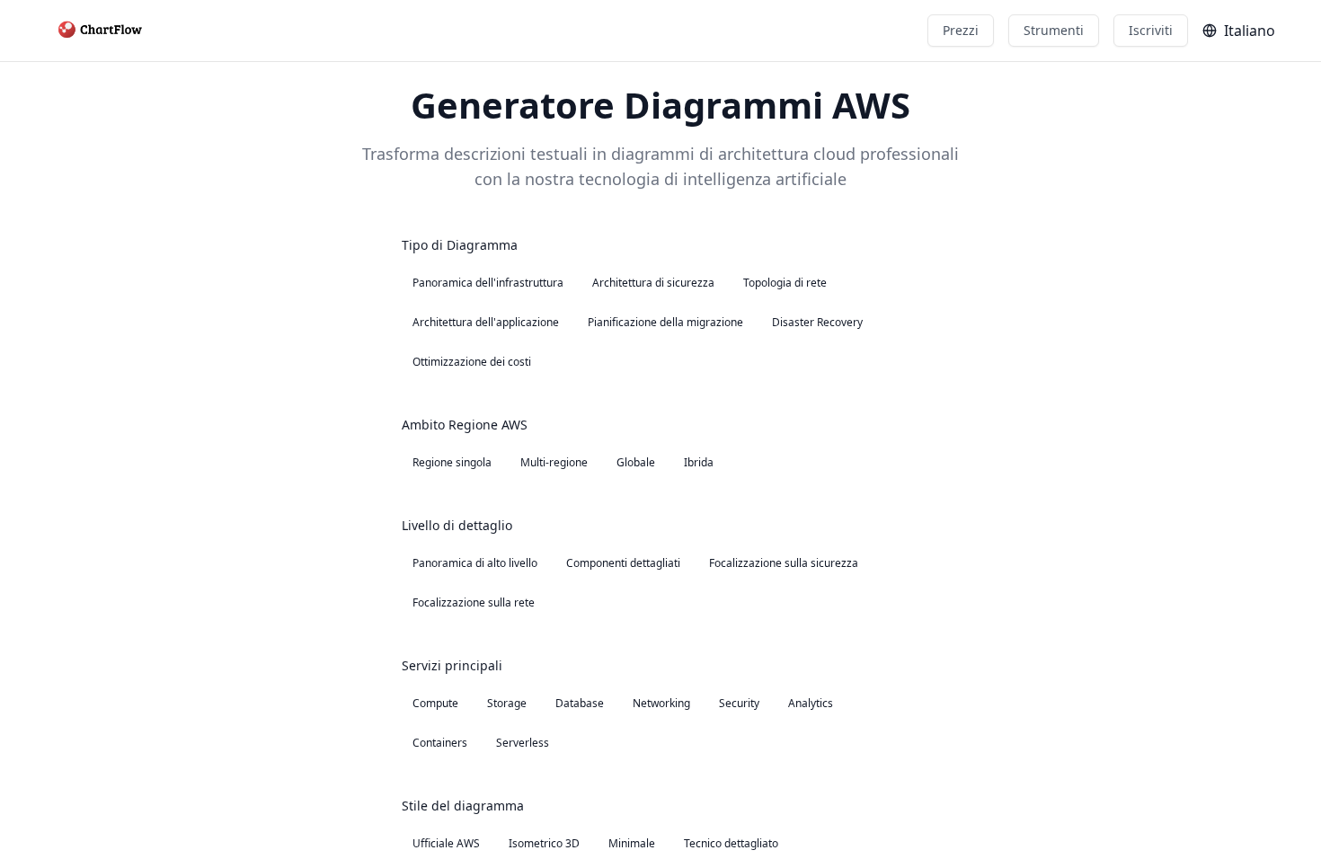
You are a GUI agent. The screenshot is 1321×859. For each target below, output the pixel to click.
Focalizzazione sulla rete (473, 602)
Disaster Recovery (817, 322)
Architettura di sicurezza (653, 282)
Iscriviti (1151, 30)
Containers (439, 742)
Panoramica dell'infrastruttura (487, 282)
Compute (435, 703)
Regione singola (452, 462)
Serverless (522, 742)
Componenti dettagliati (623, 563)
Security (739, 703)
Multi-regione (554, 462)
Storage (507, 703)
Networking (661, 703)
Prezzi (961, 30)
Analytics (810, 703)
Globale (635, 462)
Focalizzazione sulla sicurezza (783, 563)
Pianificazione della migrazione (665, 322)
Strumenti (1054, 30)
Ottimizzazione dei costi (471, 361)
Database (579, 703)
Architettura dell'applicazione (485, 322)
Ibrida (699, 462)
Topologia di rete (785, 282)
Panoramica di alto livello (474, 563)
